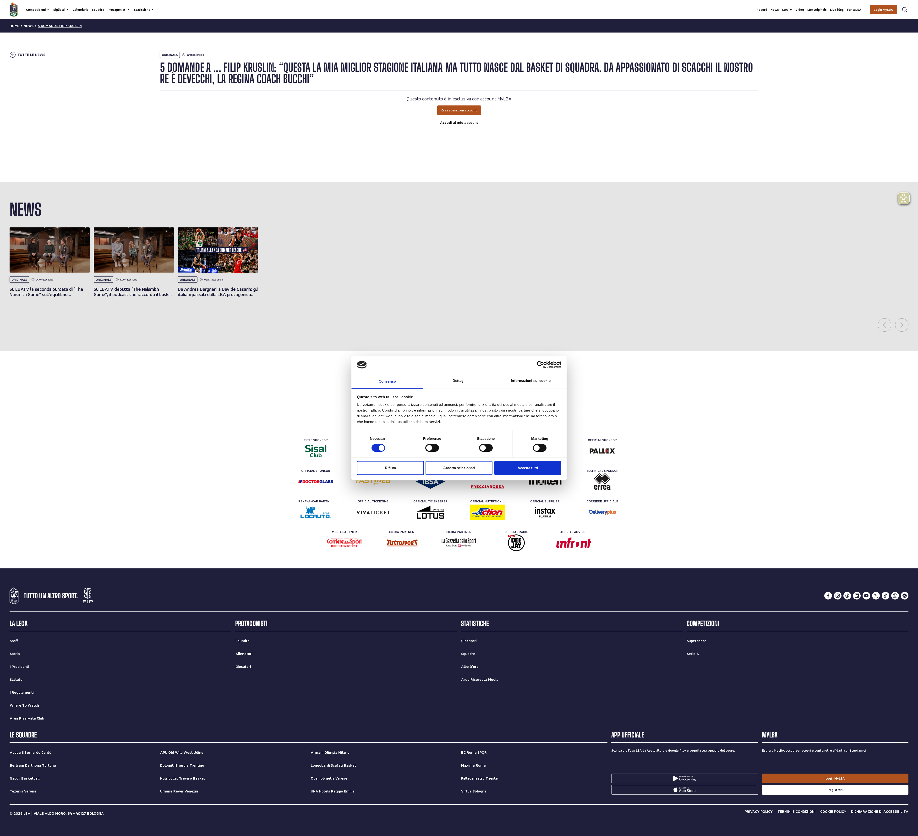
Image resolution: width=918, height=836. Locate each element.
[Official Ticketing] (373, 512)
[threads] (847, 596)
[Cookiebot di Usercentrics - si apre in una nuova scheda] (540, 364)
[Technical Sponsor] (602, 481)
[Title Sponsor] (315, 451)
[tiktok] (885, 596)
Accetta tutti (528, 468)
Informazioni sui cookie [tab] (530, 381)
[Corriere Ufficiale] (602, 512)
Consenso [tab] (387, 381)
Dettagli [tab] (459, 381)
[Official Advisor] (573, 542)
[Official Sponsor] (602, 451)
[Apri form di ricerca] (904, 9)
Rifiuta (390, 468)
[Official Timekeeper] (430, 512)
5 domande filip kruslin (60, 26)
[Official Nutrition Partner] (487, 512)
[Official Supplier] (545, 512)
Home (14, 26)
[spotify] (904, 596)
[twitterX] (876, 596)
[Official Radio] (516, 542)
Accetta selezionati (459, 468)
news (28, 26)
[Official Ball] (545, 481)
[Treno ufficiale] (487, 481)
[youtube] (866, 596)
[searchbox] (459, 6)
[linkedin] (857, 596)
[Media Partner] (344, 542)
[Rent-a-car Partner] (315, 512)
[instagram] (838, 596)
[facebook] (828, 596)
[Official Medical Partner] (430, 481)
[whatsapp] (895, 596)
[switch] (432, 448)
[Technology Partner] (373, 481)
